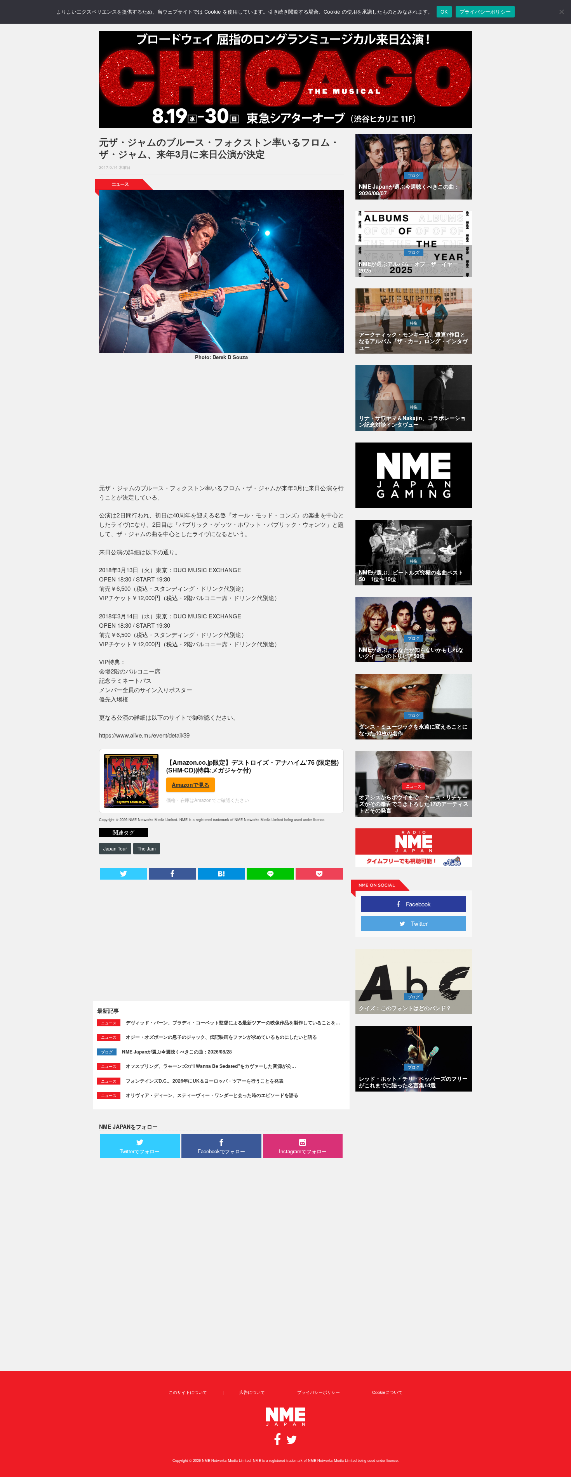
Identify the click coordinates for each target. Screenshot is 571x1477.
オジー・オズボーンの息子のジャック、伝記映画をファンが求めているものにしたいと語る (221, 1036)
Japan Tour (115, 848)
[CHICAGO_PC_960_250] (285, 79)
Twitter (416, 923)
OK (444, 12)
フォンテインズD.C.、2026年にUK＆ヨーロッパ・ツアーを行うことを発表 (205, 1080)
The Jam (147, 848)
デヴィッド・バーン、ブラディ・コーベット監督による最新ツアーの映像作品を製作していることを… (233, 1022)
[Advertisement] (221, 423)
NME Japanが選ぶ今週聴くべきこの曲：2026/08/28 (177, 1051)
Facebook (415, 904)
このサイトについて (188, 1392)
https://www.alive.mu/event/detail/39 (144, 735)
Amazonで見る (190, 784)
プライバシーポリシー (318, 1392)
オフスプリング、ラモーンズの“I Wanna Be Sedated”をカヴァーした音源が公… (211, 1065)
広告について (252, 1392)
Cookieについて (387, 1392)
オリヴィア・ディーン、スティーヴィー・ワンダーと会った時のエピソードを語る (212, 1095)
